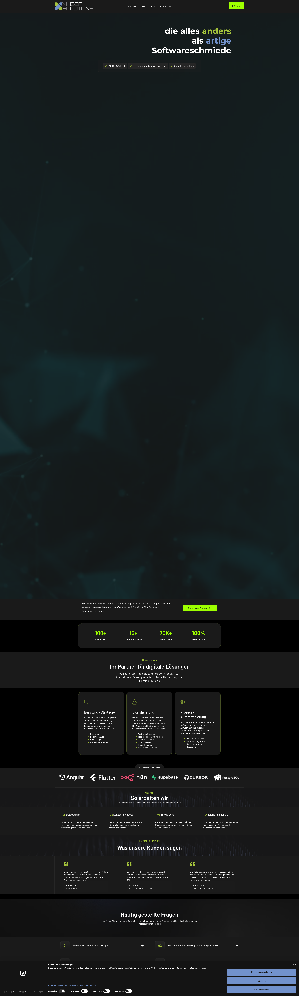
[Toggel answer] (102, 945)
